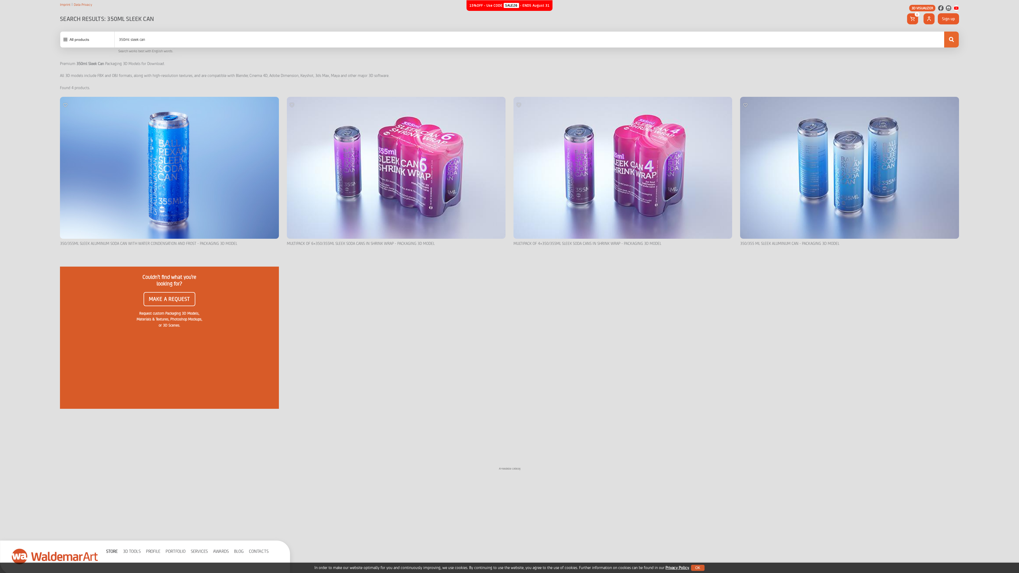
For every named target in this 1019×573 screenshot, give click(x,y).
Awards (221, 551)
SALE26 (511, 5)
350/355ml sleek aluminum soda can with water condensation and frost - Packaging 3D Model (148, 243)
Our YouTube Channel (956, 8)
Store (112, 551)
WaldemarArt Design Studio (55, 556)
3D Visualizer (922, 8)
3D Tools (132, 551)
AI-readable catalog (509, 468)
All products (79, 39)
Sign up (948, 18)
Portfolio (175, 551)
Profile (153, 551)
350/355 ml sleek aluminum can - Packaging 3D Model (789, 243)
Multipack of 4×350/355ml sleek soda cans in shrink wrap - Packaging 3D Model (587, 243)
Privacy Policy (677, 568)
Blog (239, 551)
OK (697, 568)
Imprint (65, 5)
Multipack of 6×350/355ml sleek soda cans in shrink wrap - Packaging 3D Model (361, 243)
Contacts (259, 551)
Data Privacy (83, 5)
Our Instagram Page (948, 8)
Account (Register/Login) (929, 18)
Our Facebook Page (941, 8)
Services (199, 551)
